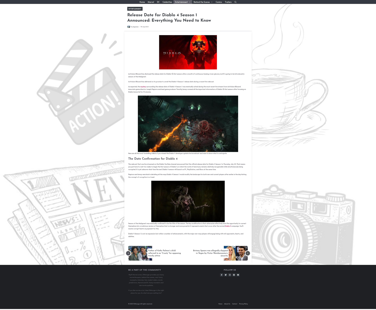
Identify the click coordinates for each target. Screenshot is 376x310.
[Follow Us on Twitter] (225, 274)
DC (158, 2)
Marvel (151, 2)
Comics (219, 2)
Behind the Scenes (202, 2)
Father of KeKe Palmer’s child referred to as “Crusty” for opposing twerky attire (164, 253)
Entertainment (181, 2)
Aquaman (136, 27)
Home (142, 2)
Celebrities (167, 2)
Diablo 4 (228, 226)
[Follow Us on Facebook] (221, 274)
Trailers (228, 2)
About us (227, 304)
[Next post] (248, 253)
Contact (234, 304)
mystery (143, 86)
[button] (235, 2)
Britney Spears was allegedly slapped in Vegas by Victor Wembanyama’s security (210, 253)
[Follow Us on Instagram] (229, 274)
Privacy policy (243, 304)
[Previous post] (128, 253)
